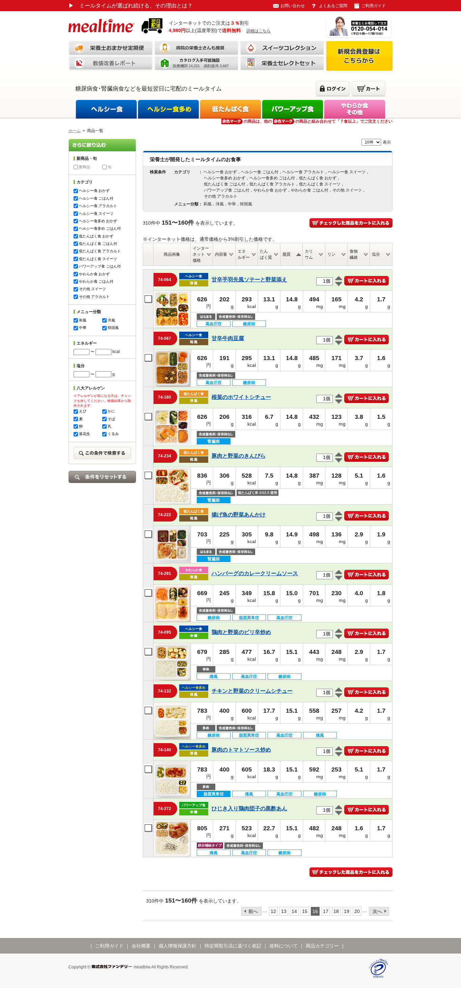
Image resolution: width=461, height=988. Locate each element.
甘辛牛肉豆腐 (228, 338)
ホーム (75, 130)
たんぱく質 (266, 254)
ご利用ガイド (373, 5)
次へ (377, 911)
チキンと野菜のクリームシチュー (252, 691)
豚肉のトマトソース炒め (241, 750)
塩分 (376, 254)
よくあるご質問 (333, 5)
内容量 (221, 254)
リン (331, 254)
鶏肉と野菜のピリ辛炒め (241, 632)
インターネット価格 (201, 254)
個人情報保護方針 (177, 945)
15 (304, 911)
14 (294, 911)
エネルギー (244, 254)
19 (346, 911)
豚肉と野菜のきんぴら (239, 456)
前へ (253, 911)
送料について (283, 945)
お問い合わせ (292, 5)
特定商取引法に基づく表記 (233, 945)
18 (336, 911)
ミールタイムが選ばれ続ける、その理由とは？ (131, 5)
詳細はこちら (258, 31)
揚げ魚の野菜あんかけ (239, 514)
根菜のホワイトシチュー (241, 397)
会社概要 (141, 945)
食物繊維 (354, 254)
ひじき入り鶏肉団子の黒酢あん (249, 808)
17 (325, 911)
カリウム (309, 254)
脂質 (286, 254)
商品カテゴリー (322, 945)
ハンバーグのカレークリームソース (255, 573)
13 (284, 911)
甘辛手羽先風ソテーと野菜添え (249, 279)
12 (273, 911)
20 (357, 911)
